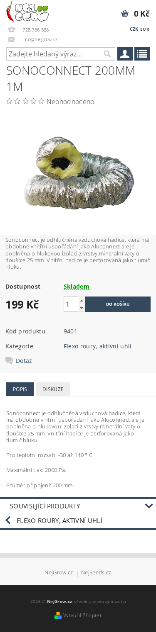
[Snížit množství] (81, 308)
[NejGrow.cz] (27, 11)
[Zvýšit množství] (81, 300)
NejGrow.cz (59, 573)
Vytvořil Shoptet (82, 615)
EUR (144, 29)
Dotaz (24, 361)
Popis (20, 389)
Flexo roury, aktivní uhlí (98, 346)
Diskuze (53, 389)
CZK (134, 29)
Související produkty (45, 506)
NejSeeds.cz (96, 573)
